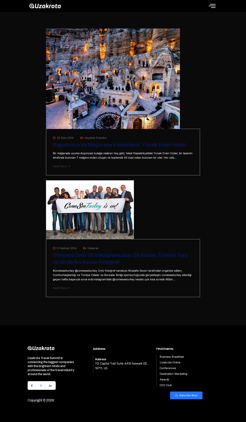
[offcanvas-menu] (212, 6)
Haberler (93, 248)
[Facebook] (32, 385)
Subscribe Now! (188, 395)
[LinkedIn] (50, 385)
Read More (60, 166)
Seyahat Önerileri (96, 137)
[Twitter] (41, 385)
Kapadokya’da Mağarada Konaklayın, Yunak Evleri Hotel (119, 145)
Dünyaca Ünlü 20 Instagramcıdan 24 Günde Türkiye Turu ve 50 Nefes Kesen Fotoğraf (120, 258)
